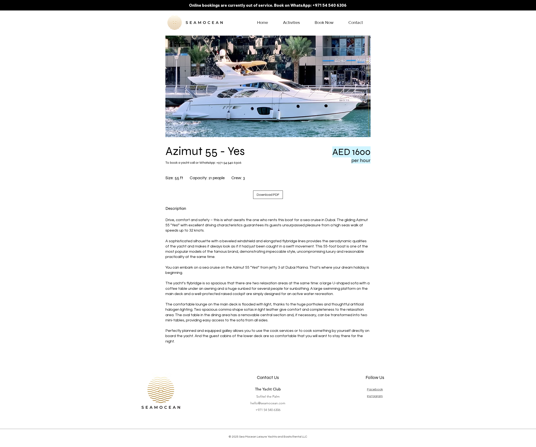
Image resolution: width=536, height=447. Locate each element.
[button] (291, 22)
